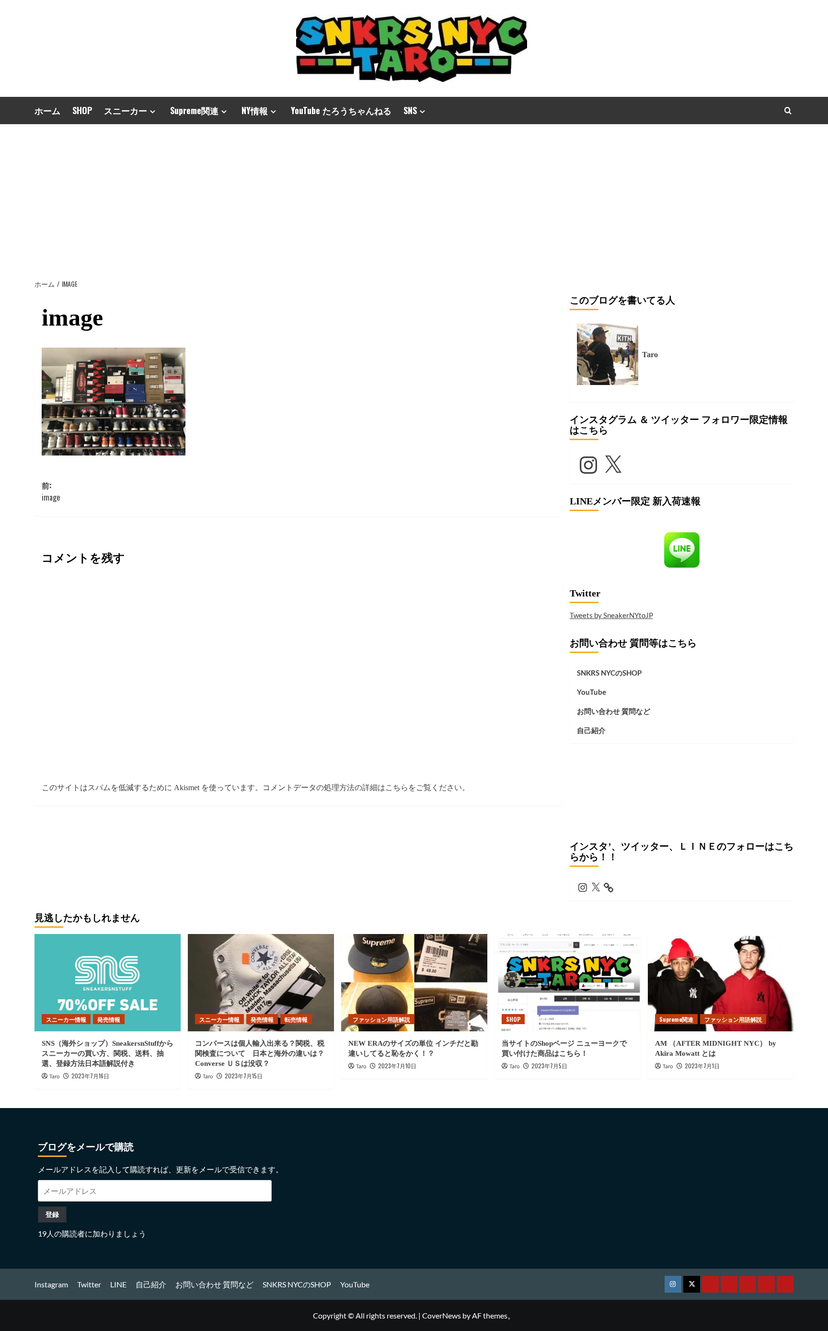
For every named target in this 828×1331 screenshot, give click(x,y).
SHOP (82, 110)
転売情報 (296, 1019)
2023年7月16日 (90, 1076)
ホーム (47, 110)
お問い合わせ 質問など (613, 711)
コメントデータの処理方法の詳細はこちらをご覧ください (362, 787)
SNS (410, 110)
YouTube (591, 692)
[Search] (788, 110)
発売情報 (108, 1019)
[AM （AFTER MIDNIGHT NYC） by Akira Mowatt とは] (721, 982)
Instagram (51, 1284)
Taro (54, 1077)
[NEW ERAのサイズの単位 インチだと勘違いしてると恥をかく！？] (414, 982)
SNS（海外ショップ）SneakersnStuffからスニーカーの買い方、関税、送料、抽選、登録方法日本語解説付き (107, 1053)
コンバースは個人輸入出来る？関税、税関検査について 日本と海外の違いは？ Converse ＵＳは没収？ (263, 1053)
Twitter (89, 1284)
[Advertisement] (414, 196)
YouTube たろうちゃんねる (341, 110)
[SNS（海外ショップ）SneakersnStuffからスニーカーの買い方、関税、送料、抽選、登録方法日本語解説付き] (107, 982)
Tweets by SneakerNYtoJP (611, 615)
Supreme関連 (194, 110)
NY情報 (255, 110)
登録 (52, 1214)
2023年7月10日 (397, 1066)
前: (51, 491)
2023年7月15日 (244, 1076)
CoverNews (441, 1315)
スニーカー (125, 110)
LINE (118, 1284)
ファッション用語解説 (381, 1019)
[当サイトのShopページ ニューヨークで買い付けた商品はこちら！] (567, 982)
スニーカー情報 (66, 1019)
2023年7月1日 (702, 1066)
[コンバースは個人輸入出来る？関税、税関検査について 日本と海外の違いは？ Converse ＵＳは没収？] (261, 982)
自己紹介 (591, 730)
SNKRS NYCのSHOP (609, 672)
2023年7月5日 (549, 1066)
